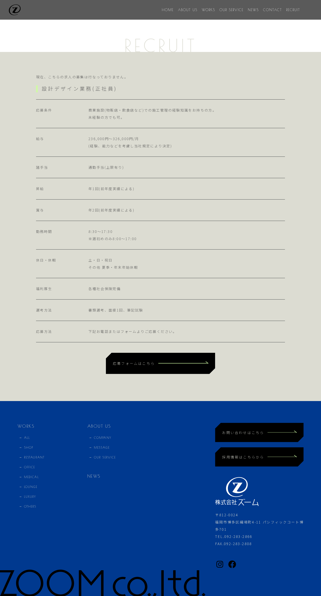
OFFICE (29, 467)
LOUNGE (31, 487)
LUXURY (30, 496)
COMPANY (102, 437)
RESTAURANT (34, 457)
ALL (27, 437)
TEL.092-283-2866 (233, 536)
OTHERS (30, 506)
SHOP (28, 447)
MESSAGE (102, 447)
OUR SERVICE (105, 457)
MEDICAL (31, 477)
